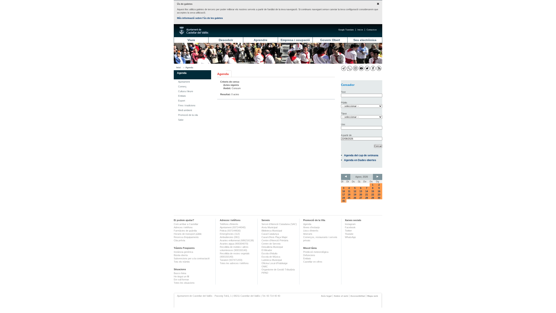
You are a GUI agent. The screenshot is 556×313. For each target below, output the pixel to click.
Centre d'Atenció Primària (274, 240)
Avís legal (326, 296)
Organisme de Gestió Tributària (278, 269)
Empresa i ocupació (295, 40)
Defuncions (309, 255)
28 (366, 197)
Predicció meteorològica (315, 252)
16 (379, 191)
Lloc (343, 124)
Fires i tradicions (186, 105)
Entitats (182, 96)
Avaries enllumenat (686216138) (237, 240)
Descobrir (226, 40)
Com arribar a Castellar (186, 224)
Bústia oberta (181, 255)
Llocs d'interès (310, 230)
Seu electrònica (364, 40)
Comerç (182, 86)
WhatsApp (350, 237)
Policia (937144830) (230, 230)
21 (366, 194)
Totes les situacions (184, 282)
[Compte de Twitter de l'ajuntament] (367, 68)
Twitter (348, 230)
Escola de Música (270, 256)
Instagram (350, 224)
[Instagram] (355, 68)
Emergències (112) (230, 234)
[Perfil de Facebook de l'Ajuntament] (373, 68)
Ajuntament (184, 81)
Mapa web (372, 296)
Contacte (371, 30)
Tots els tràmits (182, 261)
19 (355, 194)
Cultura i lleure (185, 91)
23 (379, 194)
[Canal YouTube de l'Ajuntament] (361, 68)
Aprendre (260, 40)
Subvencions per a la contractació (192, 258)
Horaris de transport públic (188, 234)
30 (379, 197)
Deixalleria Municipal (272, 247)
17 (343, 194)
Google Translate (346, 30)
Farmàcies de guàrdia (185, 230)
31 (343, 201)
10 (343, 191)
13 (360, 191)
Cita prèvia (179, 240)
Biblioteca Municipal (271, 230)
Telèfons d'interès (229, 224)
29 (372, 197)
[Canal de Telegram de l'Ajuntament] (343, 68)
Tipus (344, 113)
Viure (191, 40)
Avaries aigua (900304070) (234, 243)
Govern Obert (330, 40)
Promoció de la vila (188, 115)
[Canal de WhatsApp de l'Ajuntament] (349, 68)
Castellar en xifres (312, 261)
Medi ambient (185, 110)
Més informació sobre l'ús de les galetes (200, 18)
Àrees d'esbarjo (311, 227)
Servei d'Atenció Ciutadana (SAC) (279, 224)
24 (343, 197)
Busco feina (180, 273)
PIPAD (264, 272)
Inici (359, 30)
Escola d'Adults (269, 253)
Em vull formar (181, 279)
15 (372, 191)
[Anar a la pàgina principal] (193, 31)
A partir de (346, 135)
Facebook (350, 227)
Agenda (189, 68)
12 (355, 191)
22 (372, 194)
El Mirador (266, 250)
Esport (181, 100)
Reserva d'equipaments (186, 237)
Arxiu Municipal (269, 227)
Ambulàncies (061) (230, 237)
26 (355, 197)
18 (349, 194)
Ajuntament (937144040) (233, 227)
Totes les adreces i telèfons (234, 263)
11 (349, 191)
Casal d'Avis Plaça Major (274, 237)
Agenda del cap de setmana (361, 155)
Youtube (349, 234)
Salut (180, 119)
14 (366, 191)
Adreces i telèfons (183, 227)
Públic (344, 102)
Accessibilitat (357, 296)
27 (360, 197)
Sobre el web (341, 296)
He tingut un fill (181, 276)
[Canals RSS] (378, 68)
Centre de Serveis (271, 243)
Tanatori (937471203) (231, 260)
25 (349, 197)
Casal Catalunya (270, 234)
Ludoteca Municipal (271, 260)
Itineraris (307, 234)
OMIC (264, 266)
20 (360, 194)
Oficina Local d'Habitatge (274, 263)
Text (343, 92)
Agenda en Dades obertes (360, 160)
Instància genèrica (183, 252)
